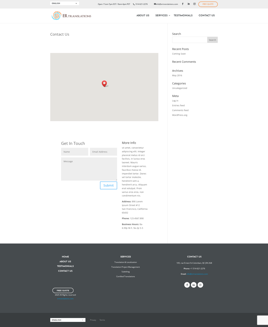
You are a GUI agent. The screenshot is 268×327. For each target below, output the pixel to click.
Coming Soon (179, 53)
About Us (142, 15)
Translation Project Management (125, 267)
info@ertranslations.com (197, 274)
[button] (105, 83)
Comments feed (180, 110)
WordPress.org (179, 115)
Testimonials (183, 15)
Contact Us (207, 15)
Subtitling (126, 271)
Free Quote (208, 4)
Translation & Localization (125, 262)
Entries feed (178, 105)
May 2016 (177, 75)
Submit (108, 185)
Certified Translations (125, 276)
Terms (102, 320)
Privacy (93, 320)
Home (65, 257)
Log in (175, 100)
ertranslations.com (65, 298)
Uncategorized (179, 88)
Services (161, 15)
